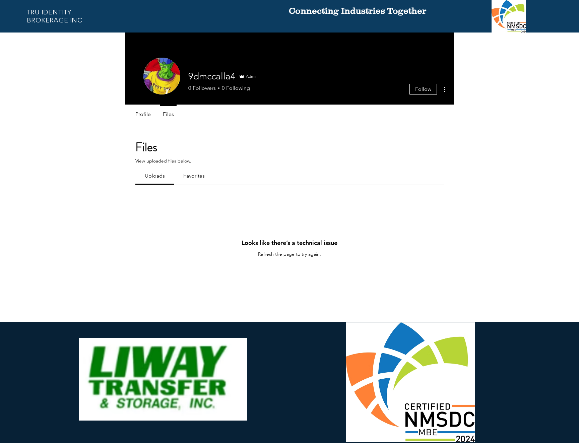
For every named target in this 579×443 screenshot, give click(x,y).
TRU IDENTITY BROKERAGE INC (54, 16)
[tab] (154, 176)
